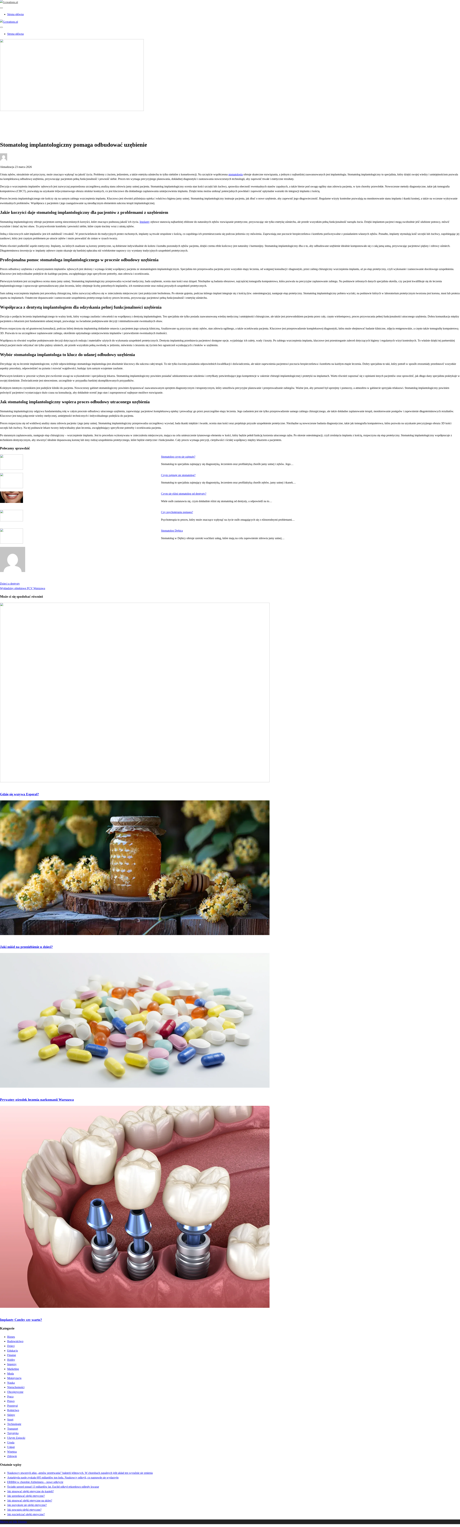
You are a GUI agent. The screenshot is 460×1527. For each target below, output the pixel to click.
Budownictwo (15, 1341)
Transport (12, 1428)
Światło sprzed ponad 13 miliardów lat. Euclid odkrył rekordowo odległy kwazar (53, 1486)
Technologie (14, 1424)
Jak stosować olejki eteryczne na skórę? (29, 1500)
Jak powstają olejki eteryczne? (24, 1509)
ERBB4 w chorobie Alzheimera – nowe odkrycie (35, 1482)
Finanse (11, 1355)
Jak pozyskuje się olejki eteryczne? (27, 1505)
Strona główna (15, 14)
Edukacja (12, 1350)
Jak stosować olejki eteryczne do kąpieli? (30, 1491)
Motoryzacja (14, 1378)
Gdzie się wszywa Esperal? (19, 794)
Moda (10, 1373)
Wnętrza (12, 1451)
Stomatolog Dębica (172, 530)
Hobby (11, 1359)
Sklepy (11, 1414)
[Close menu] (1, 7)
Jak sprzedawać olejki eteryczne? (26, 1495)
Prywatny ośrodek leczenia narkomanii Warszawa (37, 1099)
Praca (10, 1396)
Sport (10, 1419)
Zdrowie (12, 122)
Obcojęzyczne (15, 1391)
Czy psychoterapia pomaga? (177, 512)
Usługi (11, 1447)
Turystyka (13, 1433)
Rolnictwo (13, 1410)
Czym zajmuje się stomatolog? (178, 475)
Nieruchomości (15, 1387)
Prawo (11, 1401)
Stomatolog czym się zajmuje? (178, 456)
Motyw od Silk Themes (13, 1521)
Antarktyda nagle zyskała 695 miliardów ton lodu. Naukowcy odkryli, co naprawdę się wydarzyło (63, 1477)
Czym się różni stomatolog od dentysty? (183, 493)
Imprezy (12, 1364)
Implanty (145, 221)
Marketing (13, 1368)
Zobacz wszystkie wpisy (14, 579)
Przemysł (12, 1405)
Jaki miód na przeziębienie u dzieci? (26, 947)
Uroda (10, 1442)
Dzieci (11, 1345)
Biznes (11, 1336)
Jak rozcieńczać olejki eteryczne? (26, 1514)
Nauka (11, 1382)
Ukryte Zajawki (16, 1437)
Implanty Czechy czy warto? (21, 1320)
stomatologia (235, 174)
